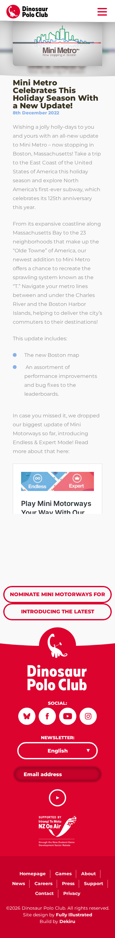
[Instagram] (88, 716)
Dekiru (67, 921)
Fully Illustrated (74, 915)
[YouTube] (67, 716)
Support (93, 883)
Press (68, 883)
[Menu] (102, 13)
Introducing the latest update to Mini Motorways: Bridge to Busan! (58, 614)
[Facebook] (47, 716)
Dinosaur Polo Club (30, 12)
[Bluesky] (26, 716)
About (88, 874)
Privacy (71, 893)
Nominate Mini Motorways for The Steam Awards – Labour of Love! (57, 597)
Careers (43, 883)
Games (63, 874)
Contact (44, 893)
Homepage (32, 874)
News (18, 883)
